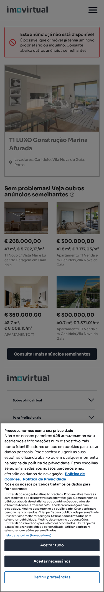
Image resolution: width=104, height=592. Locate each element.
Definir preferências (52, 577)
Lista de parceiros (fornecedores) (27, 535)
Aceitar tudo (52, 545)
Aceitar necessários (52, 561)
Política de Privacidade (44, 479)
